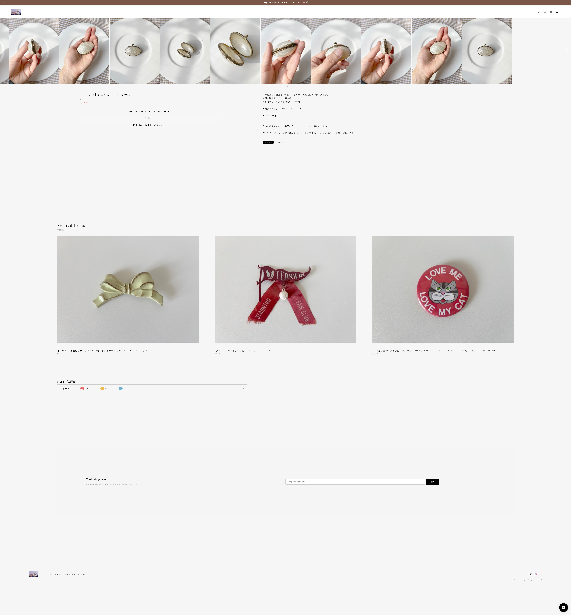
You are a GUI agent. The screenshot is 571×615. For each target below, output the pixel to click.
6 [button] (289, 86)
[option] (34, 50)
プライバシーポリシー (53, 574)
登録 (432, 482)
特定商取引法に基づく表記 (75, 574)
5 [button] (287, 86)
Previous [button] (4, 50)
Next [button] (566, 50)
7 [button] (291, 86)
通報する (280, 142)
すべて (66, 388)
